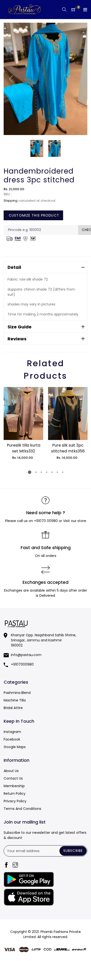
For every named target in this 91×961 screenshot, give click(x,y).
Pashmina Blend (17, 692)
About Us (11, 770)
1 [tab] (29, 472)
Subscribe (73, 850)
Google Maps (15, 746)
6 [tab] (57, 472)
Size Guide (20, 327)
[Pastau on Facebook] (6, 865)
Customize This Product (33, 215)
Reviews (17, 339)
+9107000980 (22, 664)
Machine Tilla (15, 700)
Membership (14, 785)
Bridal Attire (13, 707)
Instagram (12, 731)
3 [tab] (41, 472)
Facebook (12, 739)
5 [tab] (51, 472)
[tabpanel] (23, 423)
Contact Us (13, 778)
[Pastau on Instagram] (15, 865)
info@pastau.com (26, 654)
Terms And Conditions (22, 808)
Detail (14, 267)
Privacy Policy (15, 801)
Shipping (10, 200)
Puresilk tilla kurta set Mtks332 (23, 448)
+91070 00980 (46, 520)
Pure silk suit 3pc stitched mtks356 (68, 448)
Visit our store (74, 520)
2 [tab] (35, 472)
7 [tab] (62, 472)
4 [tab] (46, 472)
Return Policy (14, 793)
